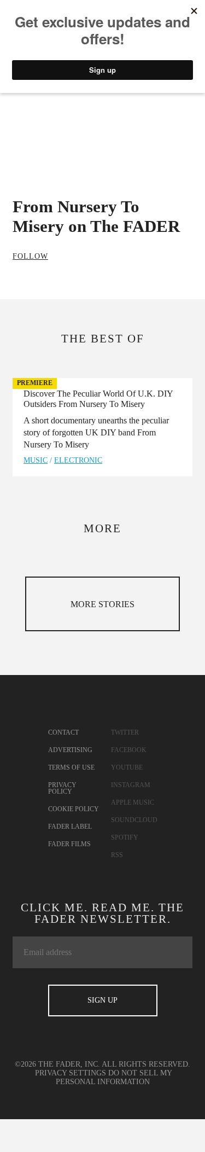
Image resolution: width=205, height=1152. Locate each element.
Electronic (78, 460)
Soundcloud (134, 820)
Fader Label (70, 826)
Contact (63, 732)
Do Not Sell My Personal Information (114, 1077)
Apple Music (132, 802)
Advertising (70, 750)
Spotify (124, 837)
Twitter (125, 732)
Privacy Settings (70, 1073)
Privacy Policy (62, 788)
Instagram (130, 785)
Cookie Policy (73, 809)
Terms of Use (71, 767)
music (36, 460)
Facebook (129, 750)
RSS (117, 855)
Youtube (127, 767)
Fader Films (69, 844)
